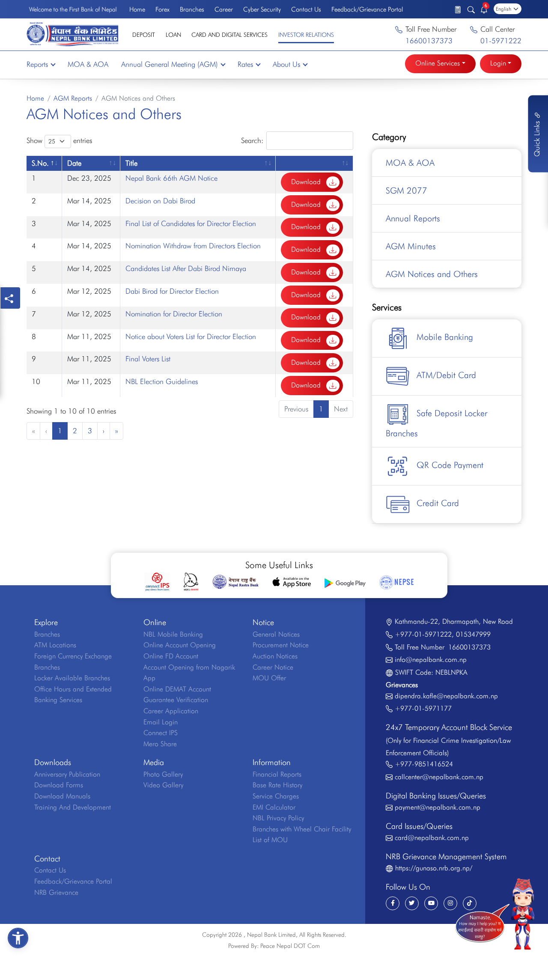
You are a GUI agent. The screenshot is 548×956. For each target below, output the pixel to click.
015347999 (473, 634)
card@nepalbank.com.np (432, 838)
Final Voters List (147, 358)
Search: (252, 140)
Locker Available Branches (72, 678)
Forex (162, 9)
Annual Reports (413, 218)
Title (131, 163)
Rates (245, 64)
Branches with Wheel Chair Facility (302, 829)
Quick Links (537, 138)
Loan (173, 34)
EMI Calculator (274, 807)
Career (223, 9)
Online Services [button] (437, 63)
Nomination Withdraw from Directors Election (193, 245)
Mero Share (160, 744)
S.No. (40, 163)
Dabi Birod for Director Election (172, 291)
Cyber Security (262, 9)
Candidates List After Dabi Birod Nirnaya (185, 268)
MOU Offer (269, 678)
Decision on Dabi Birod (160, 201)
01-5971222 (500, 40)
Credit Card (438, 503)
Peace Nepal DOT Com (290, 945)
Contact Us (306, 9)
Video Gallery (163, 785)
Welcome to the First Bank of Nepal (72, 9)
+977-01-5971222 (423, 634)
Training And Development (72, 807)
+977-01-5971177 (423, 708)
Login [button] (498, 63)
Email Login (160, 722)
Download (307, 182)
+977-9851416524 (424, 764)
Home (137, 9)
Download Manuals (62, 796)
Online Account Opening (179, 645)
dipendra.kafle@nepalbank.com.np (446, 696)
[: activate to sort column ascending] (314, 163)
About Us (286, 64)
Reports (37, 64)
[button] (18, 938)
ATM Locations (55, 645)
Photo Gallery (163, 774)
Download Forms (58, 785)
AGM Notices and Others (432, 274)
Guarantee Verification (175, 700)
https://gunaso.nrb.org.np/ (433, 868)
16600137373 (429, 40)
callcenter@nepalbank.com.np (439, 777)
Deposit (143, 34)
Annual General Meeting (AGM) (169, 64)
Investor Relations (306, 34)
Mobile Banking (445, 337)
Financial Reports (277, 774)
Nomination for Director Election (173, 314)
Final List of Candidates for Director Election (190, 223)
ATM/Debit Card (446, 375)
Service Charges (276, 796)
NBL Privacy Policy (278, 818)
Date (74, 163)
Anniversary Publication (67, 774)
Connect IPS (160, 733)
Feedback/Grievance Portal (367, 9)
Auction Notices (275, 656)
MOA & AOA (88, 64)
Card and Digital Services (229, 34)
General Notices (276, 634)
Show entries (59, 140)
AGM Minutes (411, 246)
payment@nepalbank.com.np (437, 807)
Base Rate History (277, 785)
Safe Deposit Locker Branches (436, 423)
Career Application (170, 711)
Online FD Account (170, 656)
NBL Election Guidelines (161, 381)
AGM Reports (73, 98)
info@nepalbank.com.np (431, 659)
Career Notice (273, 667)
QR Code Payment (450, 465)
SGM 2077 (406, 190)
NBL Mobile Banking (173, 634)
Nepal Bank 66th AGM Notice (171, 178)
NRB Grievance (56, 892)
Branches (192, 9)
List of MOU (270, 840)
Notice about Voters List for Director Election (190, 336)
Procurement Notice (281, 645)
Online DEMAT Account (177, 689)
